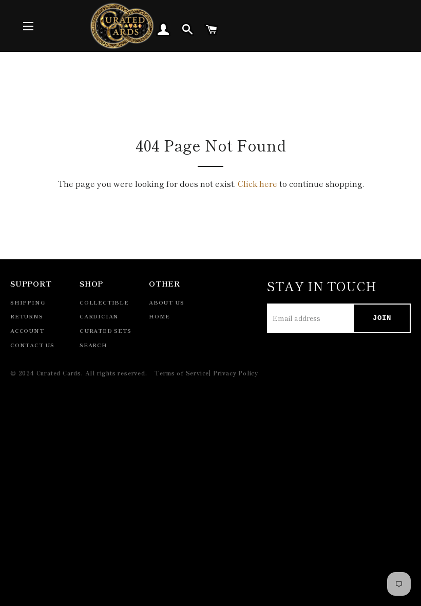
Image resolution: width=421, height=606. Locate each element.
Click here (257, 183)
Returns (26, 316)
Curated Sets (105, 330)
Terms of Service (182, 373)
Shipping (27, 302)
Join (382, 318)
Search (93, 345)
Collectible (104, 302)
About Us (166, 302)
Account (27, 330)
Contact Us (32, 345)
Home (159, 316)
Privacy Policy (235, 373)
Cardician (99, 316)
